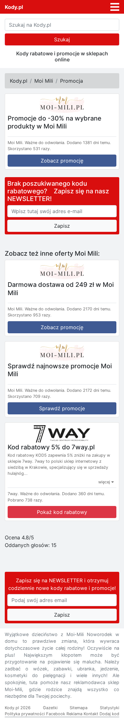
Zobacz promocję (62, 160)
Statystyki (109, 707)
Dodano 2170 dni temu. (89, 309)
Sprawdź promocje (62, 408)
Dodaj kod (109, 713)
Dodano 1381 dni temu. (89, 142)
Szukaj (62, 39)
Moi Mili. (16, 142)
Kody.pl (14, 7)
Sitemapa (78, 707)
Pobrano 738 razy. (25, 500)
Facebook (55, 713)
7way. (13, 493)
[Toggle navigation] (114, 7)
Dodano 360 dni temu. (83, 493)
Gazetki (50, 707)
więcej (104, 482)
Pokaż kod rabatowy (62, 512)
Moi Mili (43, 81)
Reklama (74, 713)
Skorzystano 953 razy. (30, 315)
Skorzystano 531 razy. (29, 148)
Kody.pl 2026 (18, 707)
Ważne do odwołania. (45, 142)
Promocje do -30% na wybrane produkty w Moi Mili (54, 122)
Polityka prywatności (25, 713)
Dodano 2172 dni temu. (89, 390)
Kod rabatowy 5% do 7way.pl (51, 447)
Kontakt (91, 713)
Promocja (71, 81)
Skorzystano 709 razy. (29, 396)
